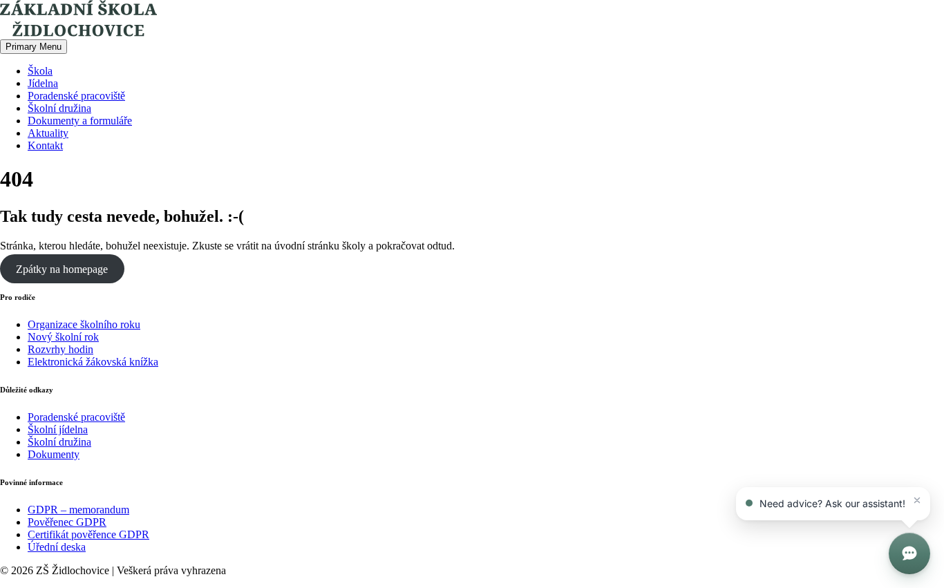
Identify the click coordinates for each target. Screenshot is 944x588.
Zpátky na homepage (62, 269)
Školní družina (59, 108)
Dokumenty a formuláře (80, 120)
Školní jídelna (58, 429)
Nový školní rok (63, 337)
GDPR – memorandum (78, 509)
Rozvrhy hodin (60, 349)
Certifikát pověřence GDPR (88, 534)
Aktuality (48, 133)
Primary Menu (34, 46)
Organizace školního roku (84, 324)
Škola (40, 71)
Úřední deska (57, 547)
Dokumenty (53, 454)
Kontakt (45, 145)
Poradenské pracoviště (76, 96)
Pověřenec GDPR (67, 522)
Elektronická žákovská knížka (93, 362)
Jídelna (43, 83)
